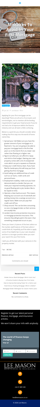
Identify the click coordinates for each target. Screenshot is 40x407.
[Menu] (20, 3)
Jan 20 (6, 110)
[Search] (36, 269)
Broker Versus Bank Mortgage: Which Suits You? (20, 277)
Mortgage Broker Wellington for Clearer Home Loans (20, 289)
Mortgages (5, 106)
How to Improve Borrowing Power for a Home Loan (20, 283)
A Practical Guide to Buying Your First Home (20, 280)
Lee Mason (15, 110)
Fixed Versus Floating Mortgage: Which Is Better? (20, 286)
